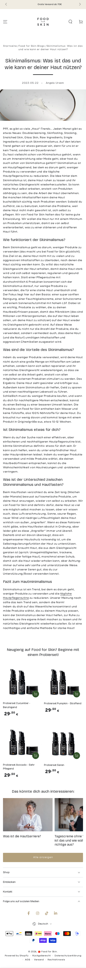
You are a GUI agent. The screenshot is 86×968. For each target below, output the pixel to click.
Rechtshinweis (56, 960)
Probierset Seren (54, 765)
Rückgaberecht (41, 956)
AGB (27, 960)
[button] (70, 21)
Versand (39, 960)
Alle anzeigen (43, 857)
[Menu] (5, 21)
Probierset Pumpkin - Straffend (62, 703)
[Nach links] (6, 4)
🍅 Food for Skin (47, 952)
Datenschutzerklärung (68, 956)
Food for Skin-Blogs (32, 46)
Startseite (10, 46)
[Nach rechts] (79, 4)
